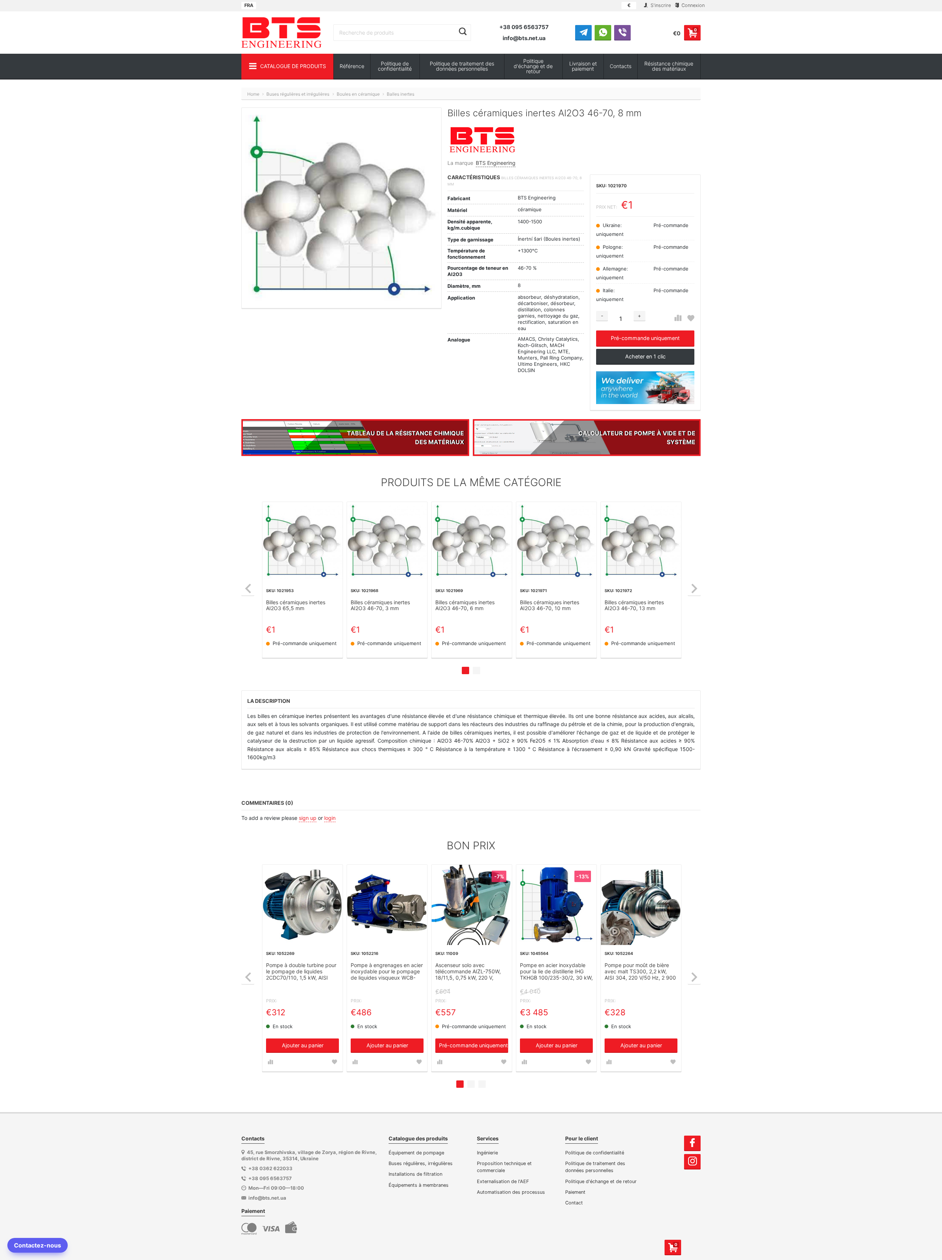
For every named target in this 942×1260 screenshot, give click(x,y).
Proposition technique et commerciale (504, 1167)
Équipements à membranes (419, 1185)
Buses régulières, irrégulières (421, 1163)
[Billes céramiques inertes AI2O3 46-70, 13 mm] (641, 542)
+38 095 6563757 (524, 27)
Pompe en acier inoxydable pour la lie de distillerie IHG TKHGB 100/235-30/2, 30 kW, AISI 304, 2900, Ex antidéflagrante (556, 971)
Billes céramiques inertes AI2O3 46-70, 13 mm (634, 605)
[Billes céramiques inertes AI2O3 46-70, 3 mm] (387, 542)
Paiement (575, 1192)
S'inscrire (660, 5)
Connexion (692, 5)
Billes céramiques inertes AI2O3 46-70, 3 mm (380, 605)
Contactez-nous (37, 1245)
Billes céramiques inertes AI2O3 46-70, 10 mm (549, 605)
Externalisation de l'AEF (503, 1181)
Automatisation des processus (511, 1192)
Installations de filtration (415, 1174)
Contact (574, 1203)
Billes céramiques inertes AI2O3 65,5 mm (295, 605)
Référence (352, 66)
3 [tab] (482, 1084)
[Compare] (677, 318)
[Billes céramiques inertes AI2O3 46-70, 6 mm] (472, 542)
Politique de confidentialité (395, 66)
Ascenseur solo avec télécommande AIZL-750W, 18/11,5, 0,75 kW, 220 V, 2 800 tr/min (468, 971)
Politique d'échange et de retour (533, 66)
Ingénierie (487, 1152)
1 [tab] (465, 670)
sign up (307, 818)
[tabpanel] (302, 580)
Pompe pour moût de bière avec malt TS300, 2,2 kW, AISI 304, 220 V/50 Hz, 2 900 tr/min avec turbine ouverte (640, 971)
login (330, 818)
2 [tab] (476, 670)
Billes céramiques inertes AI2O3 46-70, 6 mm (465, 605)
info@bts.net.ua (524, 38)
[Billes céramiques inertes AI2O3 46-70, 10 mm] (556, 542)
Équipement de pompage (416, 1152)
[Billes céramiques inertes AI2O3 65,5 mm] (302, 542)
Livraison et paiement (583, 66)
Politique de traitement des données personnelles (462, 66)
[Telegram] (583, 32)
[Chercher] (462, 31)
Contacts (620, 66)
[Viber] (622, 32)
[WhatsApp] (603, 32)
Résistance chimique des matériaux (668, 66)
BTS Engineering (496, 163)
